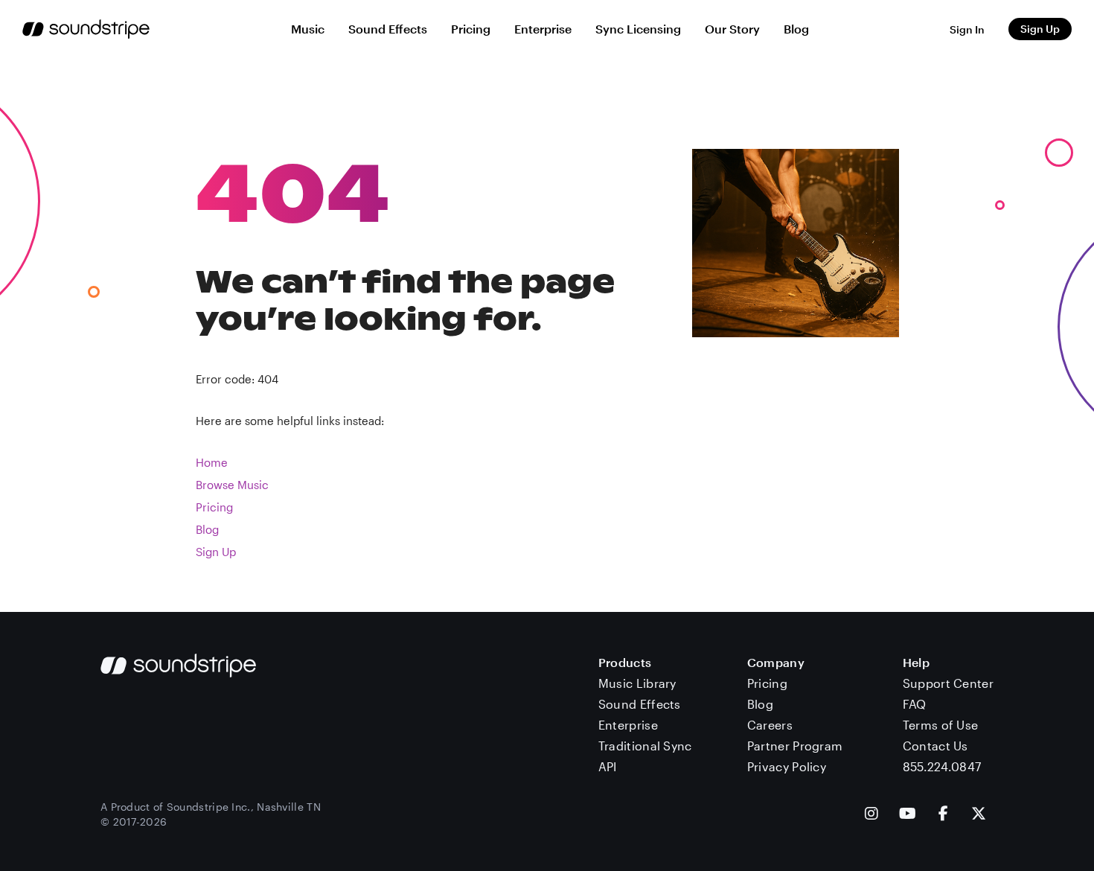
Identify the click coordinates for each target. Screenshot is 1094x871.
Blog (796, 29)
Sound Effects (387, 29)
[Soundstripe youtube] (907, 815)
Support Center (948, 683)
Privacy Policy (786, 766)
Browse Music (232, 484)
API (607, 766)
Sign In (967, 29)
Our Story (732, 29)
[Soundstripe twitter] (978, 815)
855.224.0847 (942, 766)
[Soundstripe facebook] (943, 815)
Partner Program (795, 745)
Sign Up (1040, 28)
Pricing (470, 29)
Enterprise (543, 29)
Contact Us (935, 745)
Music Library (637, 683)
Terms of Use (941, 725)
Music (307, 29)
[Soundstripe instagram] (871, 815)
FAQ (915, 704)
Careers (770, 725)
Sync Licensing (638, 29)
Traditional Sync (645, 745)
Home (212, 462)
